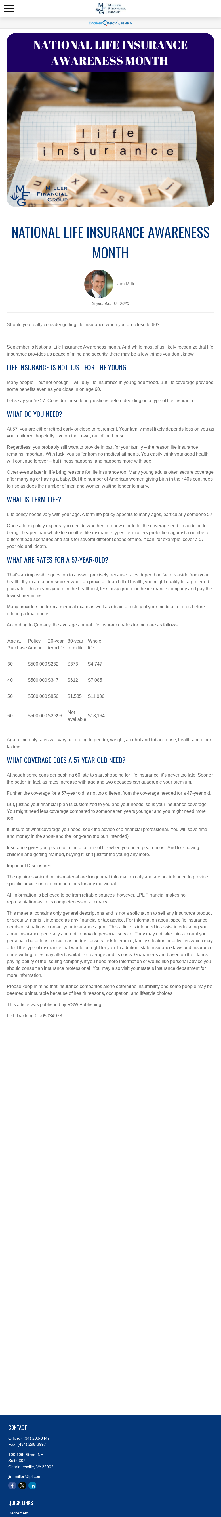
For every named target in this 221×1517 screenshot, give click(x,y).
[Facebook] (12, 1485)
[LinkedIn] (32, 1485)
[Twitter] (22, 1485)
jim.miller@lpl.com (24, 1476)
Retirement (18, 1513)
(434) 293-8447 (35, 1438)
